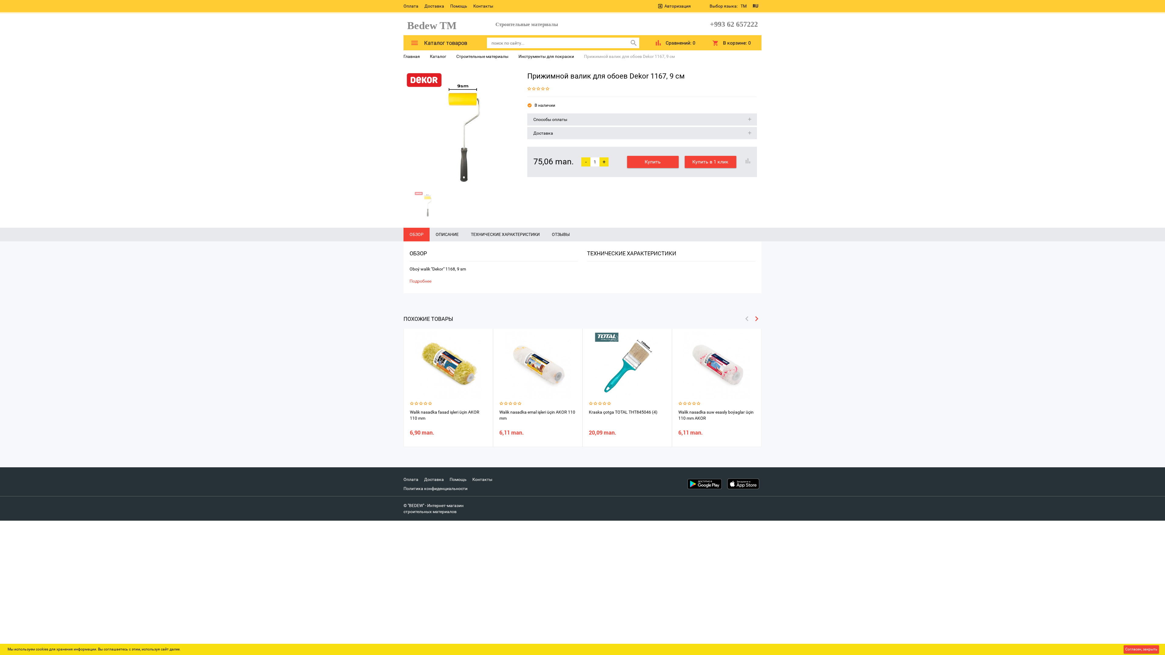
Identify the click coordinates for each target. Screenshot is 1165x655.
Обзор (417, 234)
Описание (447, 234)
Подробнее (420, 281)
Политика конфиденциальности (436, 488)
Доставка (434, 6)
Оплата (411, 6)
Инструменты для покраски (546, 56)
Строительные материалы (482, 56)
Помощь (458, 6)
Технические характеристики (505, 234)
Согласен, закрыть (1141, 649)
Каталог (438, 56)
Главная (412, 56)
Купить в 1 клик (710, 162)
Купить (653, 162)
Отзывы (561, 234)
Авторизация (677, 6)
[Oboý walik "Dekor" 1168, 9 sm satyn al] (461, 127)
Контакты (483, 6)
